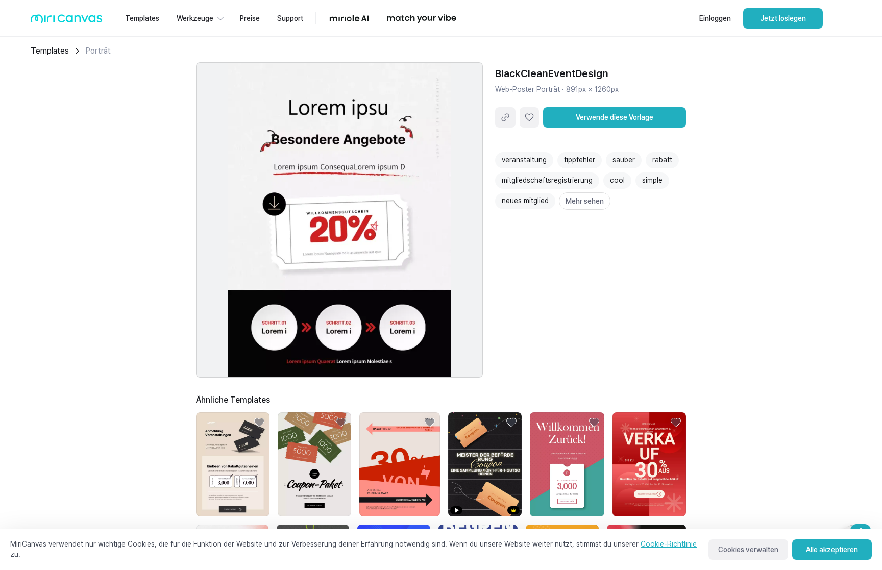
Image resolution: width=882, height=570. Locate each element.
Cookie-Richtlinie (669, 544)
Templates (50, 51)
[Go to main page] (67, 21)
